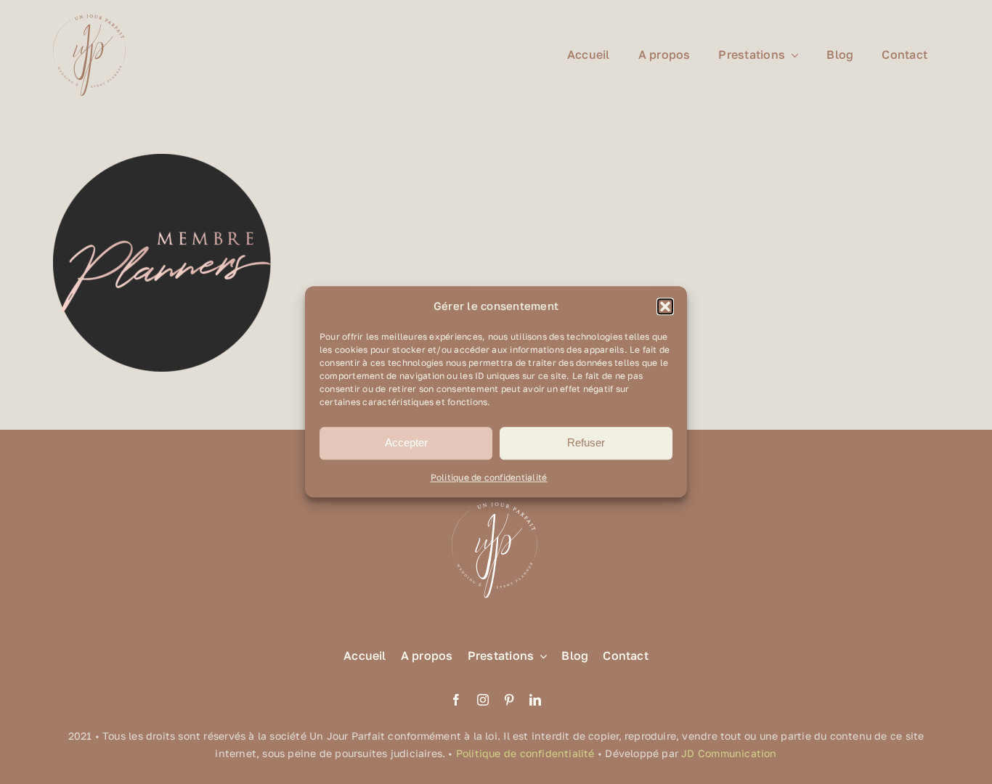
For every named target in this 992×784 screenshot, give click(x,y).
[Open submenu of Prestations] (540, 656)
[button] (665, 306)
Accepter (406, 443)
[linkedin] (535, 700)
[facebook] (456, 700)
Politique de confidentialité (489, 477)
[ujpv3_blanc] (496, 501)
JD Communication (728, 753)
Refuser (586, 443)
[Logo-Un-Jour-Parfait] (89, 20)
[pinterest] (509, 700)
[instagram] (483, 700)
